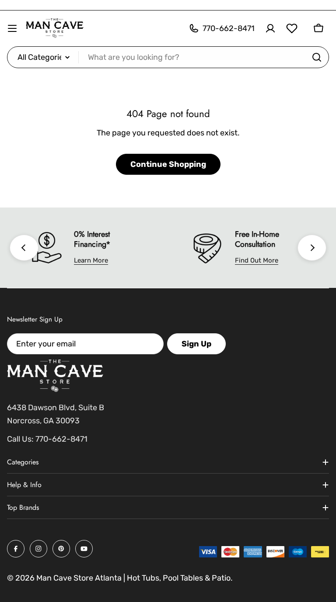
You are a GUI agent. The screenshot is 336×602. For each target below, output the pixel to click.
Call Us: (20, 439)
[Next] (312, 248)
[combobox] (168, 57)
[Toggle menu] (12, 28)
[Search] (317, 57)
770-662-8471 (61, 439)
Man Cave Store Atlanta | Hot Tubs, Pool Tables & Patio (133, 578)
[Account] (270, 28)
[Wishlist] (292, 28)
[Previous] (24, 248)
